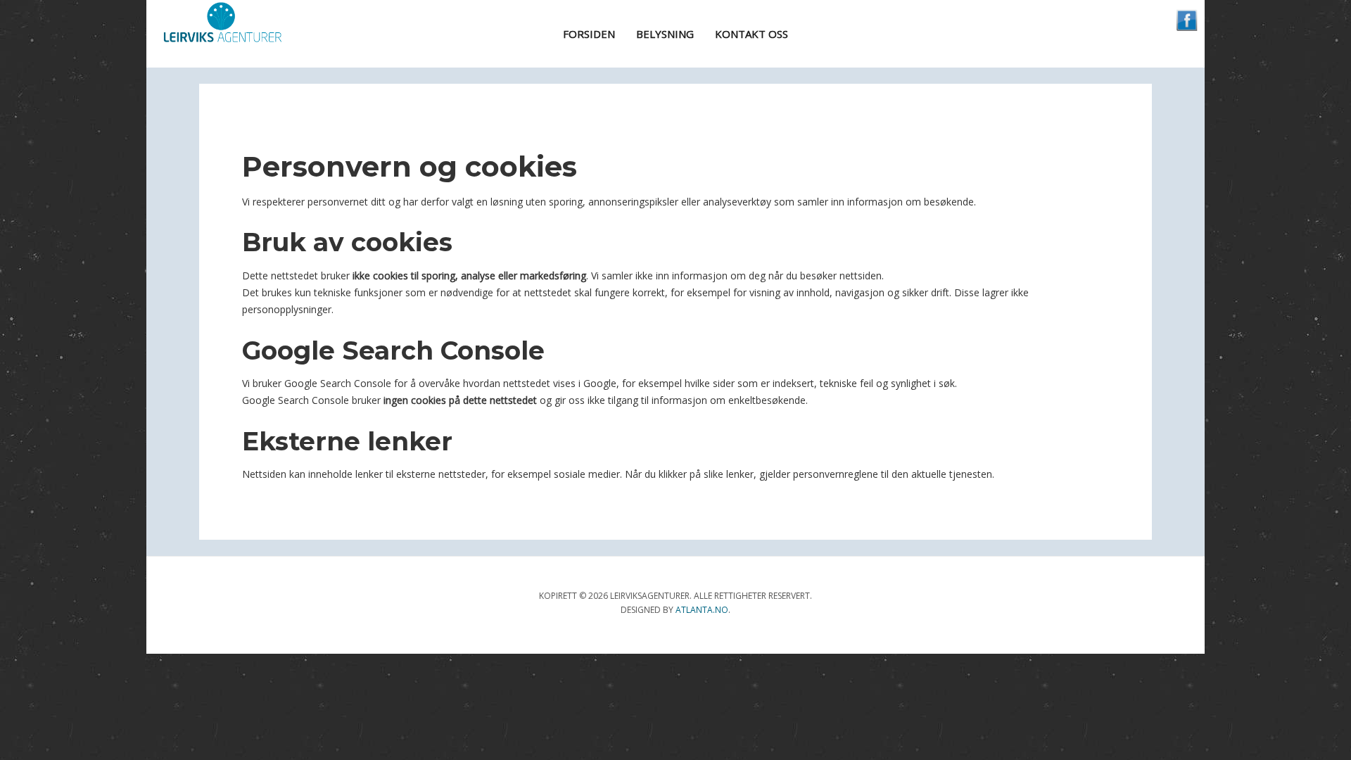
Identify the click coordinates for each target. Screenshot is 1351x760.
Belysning (665, 34)
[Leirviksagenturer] (222, 23)
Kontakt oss (751, 34)
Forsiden (589, 34)
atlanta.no (702, 610)
